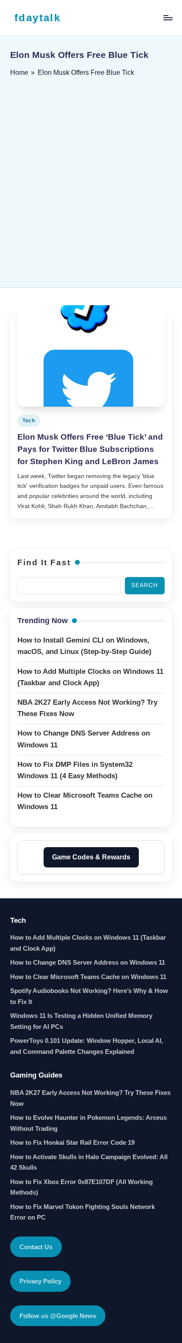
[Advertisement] (91, 179)
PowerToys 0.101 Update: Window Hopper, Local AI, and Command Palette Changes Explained (86, 1046)
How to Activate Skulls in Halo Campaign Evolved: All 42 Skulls (89, 1162)
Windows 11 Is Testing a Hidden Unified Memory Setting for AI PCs (81, 1021)
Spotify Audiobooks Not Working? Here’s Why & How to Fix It (89, 996)
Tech (28, 421)
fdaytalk (37, 17)
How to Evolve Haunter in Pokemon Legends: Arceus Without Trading (88, 1123)
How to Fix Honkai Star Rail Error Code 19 (72, 1142)
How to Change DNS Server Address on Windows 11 (87, 962)
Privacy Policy (40, 1281)
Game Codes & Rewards (91, 857)
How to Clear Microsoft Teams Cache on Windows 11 (88, 976)
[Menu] (167, 17)
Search (144, 585)
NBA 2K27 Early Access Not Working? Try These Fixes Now (90, 1098)
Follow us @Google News (57, 1315)
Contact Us (35, 1246)
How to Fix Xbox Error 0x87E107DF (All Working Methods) (81, 1187)
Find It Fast (44, 562)
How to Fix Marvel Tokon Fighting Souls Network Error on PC (82, 1212)
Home (19, 72)
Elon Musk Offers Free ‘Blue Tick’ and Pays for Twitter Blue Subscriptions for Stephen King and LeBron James (90, 449)
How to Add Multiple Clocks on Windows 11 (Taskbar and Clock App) (88, 943)
